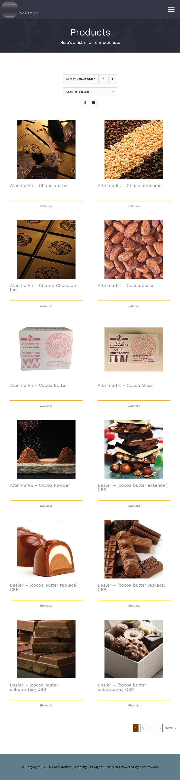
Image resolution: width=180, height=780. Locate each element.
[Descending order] (112, 78)
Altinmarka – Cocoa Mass (125, 385)
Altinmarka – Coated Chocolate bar (44, 287)
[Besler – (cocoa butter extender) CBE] (133, 449)
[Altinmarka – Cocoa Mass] (133, 349)
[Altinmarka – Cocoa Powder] (46, 449)
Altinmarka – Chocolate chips (130, 185)
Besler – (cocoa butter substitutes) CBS (34, 687)
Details (47, 206)
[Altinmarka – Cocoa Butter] (46, 349)
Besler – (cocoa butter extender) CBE (133, 487)
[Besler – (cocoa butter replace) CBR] (46, 549)
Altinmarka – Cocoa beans (126, 285)
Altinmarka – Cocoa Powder (40, 485)
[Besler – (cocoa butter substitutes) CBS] (46, 649)
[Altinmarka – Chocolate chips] (133, 149)
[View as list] (93, 102)
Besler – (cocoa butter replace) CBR (43, 587)
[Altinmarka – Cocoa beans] (133, 249)
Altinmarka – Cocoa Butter (38, 385)
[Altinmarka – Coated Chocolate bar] (46, 249)
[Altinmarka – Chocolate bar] (46, 149)
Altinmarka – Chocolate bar (39, 185)
